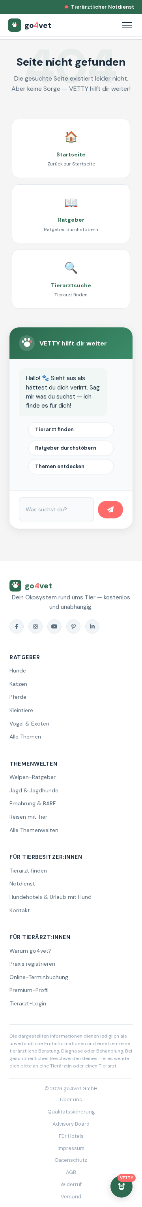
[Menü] (127, 25)
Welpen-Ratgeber (32, 777)
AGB (71, 1172)
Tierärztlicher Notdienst (102, 7)
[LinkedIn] (92, 626)
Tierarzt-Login (27, 1003)
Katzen (18, 683)
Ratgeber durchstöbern (65, 448)
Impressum (71, 1148)
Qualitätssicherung (71, 1111)
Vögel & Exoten (29, 723)
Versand (71, 1196)
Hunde (17, 670)
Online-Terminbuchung (38, 977)
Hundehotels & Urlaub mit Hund (50, 896)
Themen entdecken (59, 466)
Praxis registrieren (32, 963)
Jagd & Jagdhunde (33, 790)
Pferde (17, 696)
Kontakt (19, 910)
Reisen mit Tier (28, 816)
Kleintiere (21, 710)
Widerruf (71, 1184)
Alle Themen (25, 736)
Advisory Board (71, 1124)
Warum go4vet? (30, 950)
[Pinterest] (73, 626)
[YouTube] (54, 626)
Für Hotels (71, 1136)
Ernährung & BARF (32, 803)
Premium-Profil (29, 990)
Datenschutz (71, 1160)
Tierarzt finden (54, 429)
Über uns (71, 1099)
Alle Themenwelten (33, 830)
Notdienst (22, 883)
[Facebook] (16, 626)
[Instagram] (35, 626)
